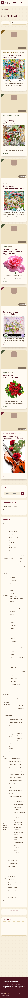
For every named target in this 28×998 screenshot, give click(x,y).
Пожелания (20, 705)
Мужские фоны (11, 879)
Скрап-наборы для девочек (20, 734)
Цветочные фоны (12, 897)
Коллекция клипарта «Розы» (10, 376)
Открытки (19, 702)
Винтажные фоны (12, 863)
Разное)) (5, 712)
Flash (4, 524)
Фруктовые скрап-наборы (15, 790)
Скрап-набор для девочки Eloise (10, 313)
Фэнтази (5, 901)
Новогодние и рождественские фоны (16, 883)
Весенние (12, 577)
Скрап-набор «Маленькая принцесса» (13, 187)
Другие (11, 743)
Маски (21, 558)
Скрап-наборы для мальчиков (20, 739)
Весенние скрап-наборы (10, 52)
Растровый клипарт (8, 715)
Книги (12, 651)
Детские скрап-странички (18, 808)
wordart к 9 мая (13, 531)
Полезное (22, 566)
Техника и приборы (15, 684)
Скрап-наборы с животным (16, 787)
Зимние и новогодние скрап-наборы (16, 747)
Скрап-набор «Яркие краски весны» (12, 56)
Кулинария (13, 654)
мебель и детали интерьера (18, 657)
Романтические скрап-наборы (16, 774)
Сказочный (13, 681)
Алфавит (13, 622)
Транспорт (13, 687)
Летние (12, 590)
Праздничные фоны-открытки (15, 891)
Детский (13, 638)
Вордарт (5, 540)
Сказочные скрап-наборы (11, 181)
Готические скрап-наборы (15, 729)
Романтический (14, 678)
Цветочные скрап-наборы (15, 796)
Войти (4, 509)
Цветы (5, 246)
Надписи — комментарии (6, 703)
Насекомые (13, 660)
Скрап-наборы (5, 757)
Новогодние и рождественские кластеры (16, 597)
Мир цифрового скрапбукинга (16, 3)
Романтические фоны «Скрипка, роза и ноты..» (14, 437)
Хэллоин (11, 793)
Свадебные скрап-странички (18, 846)
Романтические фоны (9, 433)
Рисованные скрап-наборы (16, 771)
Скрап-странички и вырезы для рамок (6, 826)
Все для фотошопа (8, 558)
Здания (12, 644)
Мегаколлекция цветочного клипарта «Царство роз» (12, 251)
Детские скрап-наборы (10, 309)
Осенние (12, 601)
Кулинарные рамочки (19, 812)
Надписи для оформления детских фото (16, 546)
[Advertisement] (14, 957)
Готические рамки (18, 804)
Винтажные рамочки (19, 801)
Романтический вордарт (15, 551)
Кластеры (5, 595)
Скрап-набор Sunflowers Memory (11, 121)
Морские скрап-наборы (15, 761)
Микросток (6, 694)
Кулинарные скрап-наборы (16, 755)
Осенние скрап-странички (18, 828)
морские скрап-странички (18, 816)
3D (11, 619)
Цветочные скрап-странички (18, 851)
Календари (12, 751)
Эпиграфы (5, 904)
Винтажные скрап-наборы (11, 115)
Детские (12, 583)
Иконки (5, 573)
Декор (12, 635)
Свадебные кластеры (15, 608)
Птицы (12, 664)
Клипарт (5, 654)
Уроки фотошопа (7, 856)
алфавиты (11, 534)
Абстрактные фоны (12, 860)
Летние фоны (11, 876)
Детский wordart (13, 537)
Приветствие (20, 708)
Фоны (4, 878)
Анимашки (5, 527)
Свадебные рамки (18, 842)
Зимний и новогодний (16, 648)
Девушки (13, 632)
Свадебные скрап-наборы (15, 777)
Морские (12, 593)
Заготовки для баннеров (9, 570)
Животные (13, 641)
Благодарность (21, 698)
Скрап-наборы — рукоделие (16, 784)
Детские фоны (11, 866)
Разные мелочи (14, 667)
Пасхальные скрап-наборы (16, 767)
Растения (13, 671)
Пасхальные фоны (12, 887)
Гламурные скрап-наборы (15, 726)
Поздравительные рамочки (18, 833)
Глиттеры (22, 555)
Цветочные (12, 614)
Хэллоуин (13, 691)
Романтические (14, 604)
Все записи (6, 22)
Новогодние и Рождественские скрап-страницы (18, 822)
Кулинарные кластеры (15, 587)
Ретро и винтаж (14, 675)
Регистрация (6, 512)
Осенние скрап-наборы (15, 764)
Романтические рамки (18, 838)
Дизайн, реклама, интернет (19, 22)
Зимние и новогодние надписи (14, 541)
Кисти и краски (11, 870)
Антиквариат (14, 625)
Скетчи (22, 562)
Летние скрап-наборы (14, 758)
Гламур (12, 628)
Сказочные (12, 611)
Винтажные (13, 580)
